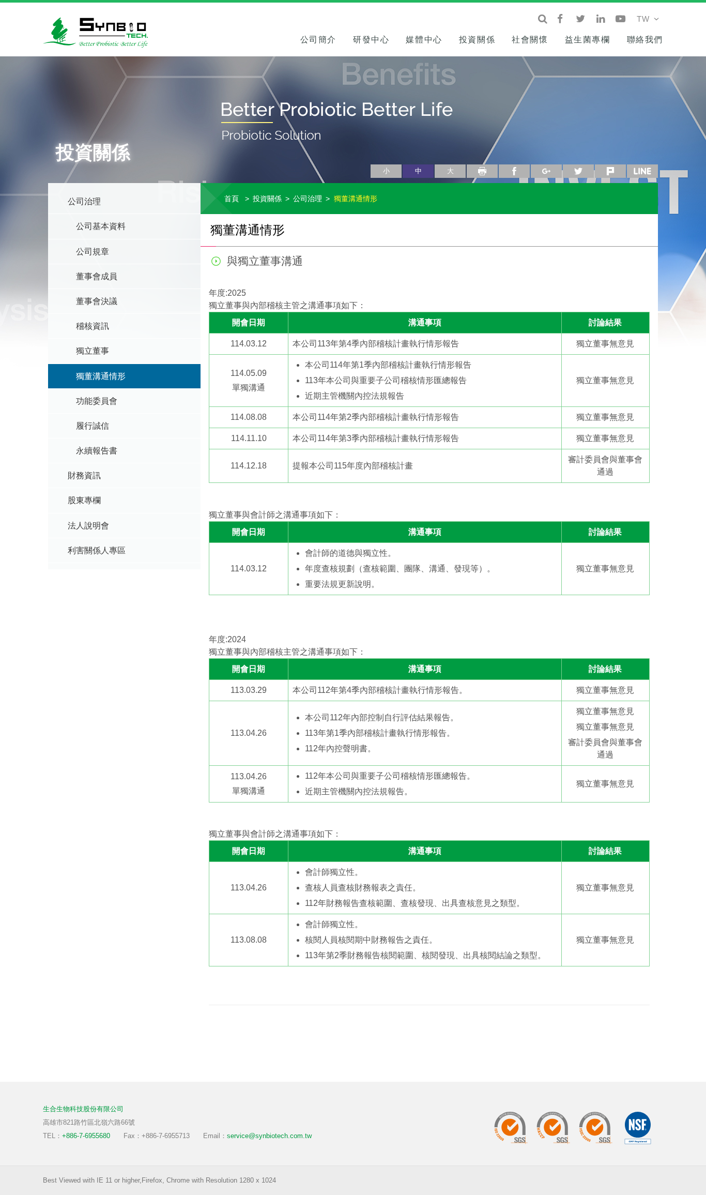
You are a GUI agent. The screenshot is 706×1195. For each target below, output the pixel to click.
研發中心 (371, 39)
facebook (514, 171)
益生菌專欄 (587, 39)
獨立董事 (92, 350)
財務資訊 (84, 475)
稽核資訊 (92, 326)
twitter (578, 171)
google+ (546, 171)
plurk (610, 171)
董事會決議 (96, 301)
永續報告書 (96, 450)
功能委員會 (96, 401)
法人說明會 (88, 525)
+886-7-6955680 (86, 1136)
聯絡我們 (645, 39)
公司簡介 (318, 39)
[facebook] (560, 19)
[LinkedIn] (600, 19)
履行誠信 (92, 425)
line (642, 171)
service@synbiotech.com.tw (269, 1136)
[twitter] (580, 19)
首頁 (231, 198)
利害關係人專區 (97, 550)
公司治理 (84, 201)
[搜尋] (542, 19)
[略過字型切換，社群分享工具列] (375, 160)
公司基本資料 (101, 226)
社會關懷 (530, 39)
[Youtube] (620, 19)
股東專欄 (84, 500)
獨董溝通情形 (101, 376)
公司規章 (92, 251)
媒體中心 (424, 39)
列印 (482, 171)
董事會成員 (96, 276)
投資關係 (477, 39)
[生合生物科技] (99, 30)
